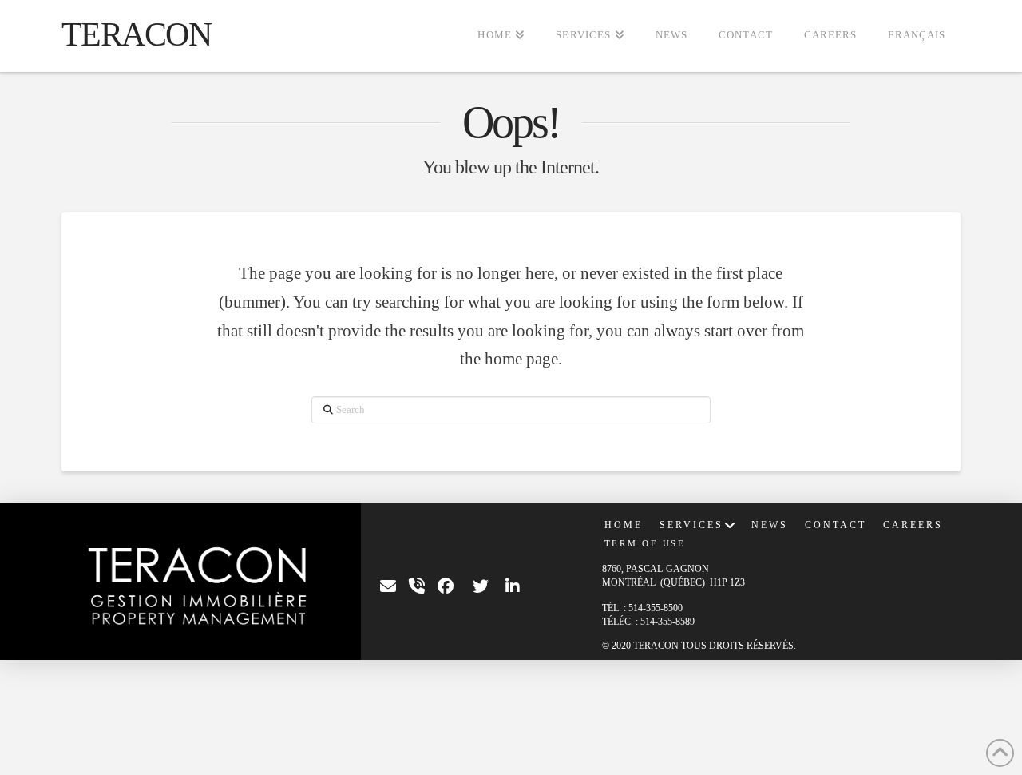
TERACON (136, 34)
